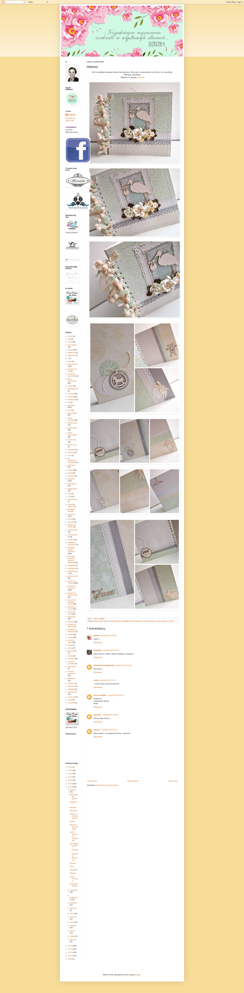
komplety (71, 476)
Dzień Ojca (72, 440)
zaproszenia (72, 692)
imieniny (71, 453)
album (96, 621)
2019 (70, 770)
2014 (70, 787)
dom (69, 410)
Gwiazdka (71, 450)
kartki (70, 473)
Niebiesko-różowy (74, 885)
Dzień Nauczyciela (72, 434)
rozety (70, 645)
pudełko (71, 622)
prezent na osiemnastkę (72, 594)
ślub (69, 648)
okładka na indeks (72, 526)
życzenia (71, 703)
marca (72, 931)
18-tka (70, 336)
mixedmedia (72, 499)
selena (96, 680)
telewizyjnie (72, 651)
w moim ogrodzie (71, 663)
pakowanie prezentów (72, 544)
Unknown (97, 715)
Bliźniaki (73, 807)
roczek (70, 637)
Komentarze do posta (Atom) (107, 785)
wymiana (71, 683)
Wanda (96, 636)
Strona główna (132, 781)
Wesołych (73, 811)
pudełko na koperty (72, 626)
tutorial (70, 656)
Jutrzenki (140, 77)
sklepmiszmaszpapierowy (103, 665)
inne (69, 455)
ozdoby (70, 540)
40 (69, 339)
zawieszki (71, 697)
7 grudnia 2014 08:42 (110, 715)
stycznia (73, 940)
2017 (70, 777)
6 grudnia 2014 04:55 (108, 636)
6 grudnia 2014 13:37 (108, 680)
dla (69, 402)
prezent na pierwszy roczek (150, 621)
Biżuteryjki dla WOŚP (74, 797)
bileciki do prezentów (72, 375)
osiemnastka (72, 530)
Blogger (138, 975)
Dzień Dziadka (71, 419)
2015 (70, 784)
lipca (72, 914)
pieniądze (71, 568)
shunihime (97, 650)
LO (69, 497)
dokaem (96, 730)
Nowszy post (92, 781)
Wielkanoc (72, 678)
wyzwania (71, 686)
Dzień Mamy (72, 423)
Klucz (72, 867)
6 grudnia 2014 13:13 (123, 665)
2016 (70, 780)
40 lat (70, 342)
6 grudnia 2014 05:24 (111, 650)
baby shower (103, 621)
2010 (70, 956)
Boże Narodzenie (72, 380)
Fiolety (72, 821)
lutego (72, 936)
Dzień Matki (72, 428)
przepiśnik (72, 617)
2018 (70, 774)
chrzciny (71, 394)
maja (72, 922)
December (74, 870)
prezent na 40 (73, 576)
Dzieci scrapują (74, 879)
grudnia (73, 790)
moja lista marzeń (71, 505)
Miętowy (73, 873)
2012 (70, 949)
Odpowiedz (97, 643)
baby (69, 361)
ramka (70, 635)
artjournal (71, 355)
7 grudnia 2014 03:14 (115, 695)
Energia (73, 863)
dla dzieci (71, 405)
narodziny (118, 621)
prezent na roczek (167, 621)
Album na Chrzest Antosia (74, 816)
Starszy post (173, 781)
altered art (71, 353)
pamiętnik (71, 566)
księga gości (72, 489)
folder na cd (72, 445)
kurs (69, 494)
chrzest (111, 621)
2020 (70, 767)
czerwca (73, 917)
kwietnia (73, 926)
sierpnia (73, 908)
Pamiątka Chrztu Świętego (131, 621)
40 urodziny (72, 345)
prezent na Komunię (72, 587)
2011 (70, 952)
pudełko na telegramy (72, 631)
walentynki (72, 667)
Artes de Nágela (99, 695)
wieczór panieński (71, 672)
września (73, 903)
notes (70, 519)
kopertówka (72, 484)
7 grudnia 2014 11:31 (109, 730)
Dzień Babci (72, 413)
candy (70, 386)
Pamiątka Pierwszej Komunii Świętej (71, 559)
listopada (73, 890)
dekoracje (71, 400)
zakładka (71, 689)
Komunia (71, 479)
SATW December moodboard (74, 836)
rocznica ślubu (71, 641)
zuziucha (71, 115)
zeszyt (70, 700)
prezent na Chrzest (72, 582)
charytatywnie (73, 389)
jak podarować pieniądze (72, 460)
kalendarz (71, 465)
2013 (70, 946)
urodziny (71, 659)
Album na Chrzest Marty (74, 827)
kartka (70, 470)
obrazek (71, 522)
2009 (70, 959)
